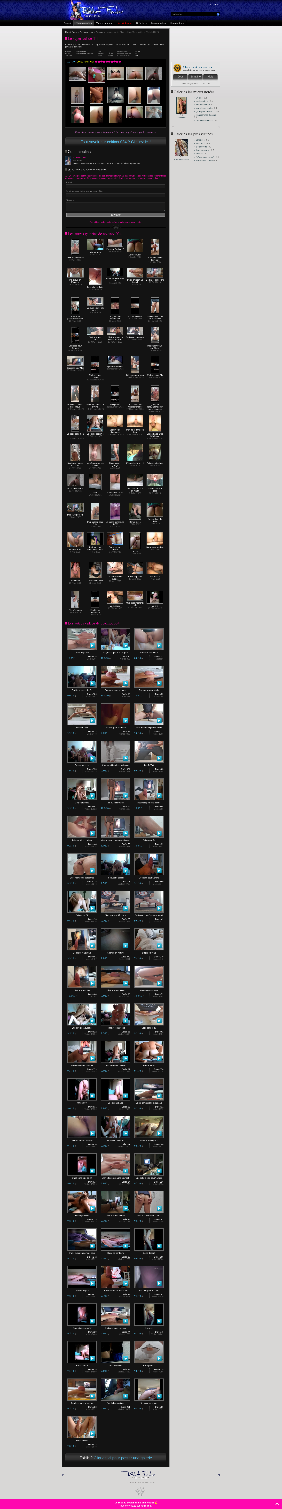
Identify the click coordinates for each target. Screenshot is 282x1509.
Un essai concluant (149, 1403)
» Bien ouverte (200, 147)
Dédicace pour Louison (115, 1328)
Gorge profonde (82, 803)
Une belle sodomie (95, 434)
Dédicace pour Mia (155, 375)
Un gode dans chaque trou (115, 317)
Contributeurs (177, 23)
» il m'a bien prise (202, 150)
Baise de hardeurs (115, 1253)
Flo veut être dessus (115, 878)
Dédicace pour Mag (75, 368)
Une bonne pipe (82, 1290)
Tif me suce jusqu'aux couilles (75, 317)
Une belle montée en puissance (155, 317)
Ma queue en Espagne (75, 281)
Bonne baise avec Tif (82, 1328)
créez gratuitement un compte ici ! (127, 222)
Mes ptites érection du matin (135, 489)
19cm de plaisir (82, 653)
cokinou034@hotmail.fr (86, 53)
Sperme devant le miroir (115, 690)
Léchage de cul (82, 1215)
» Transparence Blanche (205, 115)
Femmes (99, 32)
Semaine (195, 76)
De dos (135, 551)
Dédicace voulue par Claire (154, 347)
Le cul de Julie (135, 255)
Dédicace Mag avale (82, 953)
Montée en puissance (95, 611)
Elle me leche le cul (135, 463)
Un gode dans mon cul (75, 435)
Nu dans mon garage (115, 464)
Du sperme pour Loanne (82, 1065)
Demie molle (135, 522)
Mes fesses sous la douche (95, 464)
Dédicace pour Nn (75, 515)
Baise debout (149, 1253)
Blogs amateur (158, 23)
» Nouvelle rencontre (203, 108)
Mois (210, 76)
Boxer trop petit (135, 577)
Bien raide (75, 581)
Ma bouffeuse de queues (115, 578)
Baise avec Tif (82, 915)
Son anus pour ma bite (115, 1065)
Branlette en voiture (115, 1403)
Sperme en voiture (115, 366)
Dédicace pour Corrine (75, 347)
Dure (95, 493)
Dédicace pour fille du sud (149, 803)
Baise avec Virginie (155, 547)
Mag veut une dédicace (115, 915)
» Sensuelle (199, 140)
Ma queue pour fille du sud (95, 309)
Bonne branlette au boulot (148, 1215)
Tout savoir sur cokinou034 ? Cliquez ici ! (116, 142)
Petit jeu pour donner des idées (95, 548)
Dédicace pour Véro (155, 280)
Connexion (215, 4)
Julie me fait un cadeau (82, 840)
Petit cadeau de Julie (155, 520)
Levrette (149, 1328)
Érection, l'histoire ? (115, 249)
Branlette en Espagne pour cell (115, 1178)
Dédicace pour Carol (95, 338)
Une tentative (82, 1441)
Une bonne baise (115, 1103)
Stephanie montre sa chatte (75, 464)
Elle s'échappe (75, 610)
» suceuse (198, 154)
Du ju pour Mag (149, 953)
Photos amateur (84, 23)
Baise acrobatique (155, 463)
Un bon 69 (82, 1103)
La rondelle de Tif (115, 493)
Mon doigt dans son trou (135, 431)
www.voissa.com (104, 132)
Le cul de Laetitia (95, 581)
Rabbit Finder (71, 32)
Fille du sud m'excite (116, 803)
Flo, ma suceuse (82, 765)
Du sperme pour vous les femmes (135, 405)
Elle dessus (155, 577)
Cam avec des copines (115, 548)
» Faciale (181, 117)
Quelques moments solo (135, 604)
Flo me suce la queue (115, 1028)
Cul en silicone (135, 316)
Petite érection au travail (135, 281)
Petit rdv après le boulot (149, 1290)
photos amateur (147, 132)
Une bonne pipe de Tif (82, 1178)
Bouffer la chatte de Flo (82, 690)
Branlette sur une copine (82, 1403)
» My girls (198, 98)
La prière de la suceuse (82, 1028)
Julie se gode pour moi (115, 728)
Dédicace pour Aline (116, 990)
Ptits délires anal (75, 549)
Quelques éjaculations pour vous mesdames (155, 406)
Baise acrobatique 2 (115, 1140)
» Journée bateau (202, 105)
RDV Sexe (141, 23)
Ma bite (155, 606)
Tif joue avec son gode (154, 489)
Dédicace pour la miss (115, 1215)
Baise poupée (149, 840)
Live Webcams (124, 23)
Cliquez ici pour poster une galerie (123, 1458)
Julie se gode (95, 252)
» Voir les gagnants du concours (195, 83)
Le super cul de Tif (75, 488)
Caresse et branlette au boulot (115, 765)
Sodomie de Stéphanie (115, 431)
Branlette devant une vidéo (115, 1290)
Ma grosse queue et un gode (115, 653)
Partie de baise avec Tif (115, 279)
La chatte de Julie (95, 287)
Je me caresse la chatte (82, 1140)
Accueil (67, 23)
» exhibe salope (201, 101)
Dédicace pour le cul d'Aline (95, 405)
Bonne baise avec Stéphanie (155, 435)
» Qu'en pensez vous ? (204, 111)
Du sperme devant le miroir (155, 259)
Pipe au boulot (115, 1365)
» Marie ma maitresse (204, 121)
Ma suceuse (115, 606)
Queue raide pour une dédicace (115, 840)
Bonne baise (149, 1065)
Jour (180, 76)
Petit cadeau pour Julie (95, 523)
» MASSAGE (199, 143)
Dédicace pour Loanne (95, 376)
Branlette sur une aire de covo (82, 1253)
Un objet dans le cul (149, 990)
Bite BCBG (149, 765)
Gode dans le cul (149, 1028)
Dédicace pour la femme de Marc (115, 338)
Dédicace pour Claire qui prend (149, 915)
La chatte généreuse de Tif (115, 523)
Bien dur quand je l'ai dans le (149, 728)
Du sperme (115, 404)
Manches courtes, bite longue (75, 405)
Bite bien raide (82, 728)
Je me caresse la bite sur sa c (149, 1103)
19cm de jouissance (75, 258)
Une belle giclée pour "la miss (149, 1178)
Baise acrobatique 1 (149, 1140)
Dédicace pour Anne (135, 337)
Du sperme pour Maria (149, 690)
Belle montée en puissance (82, 878)
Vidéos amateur (104, 23)
